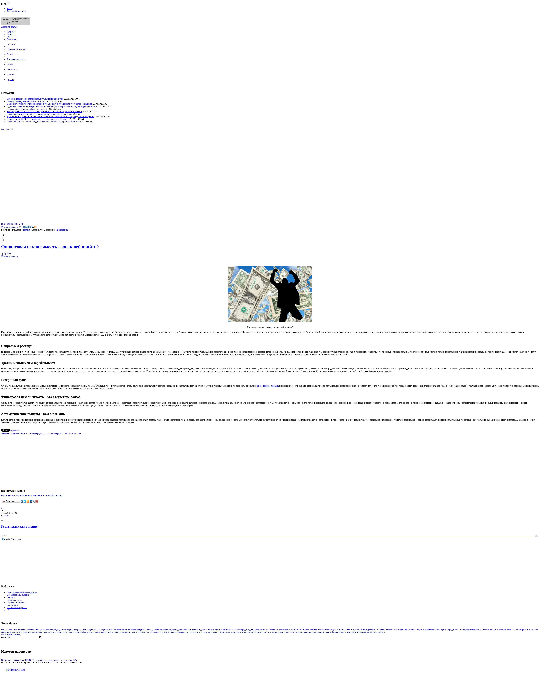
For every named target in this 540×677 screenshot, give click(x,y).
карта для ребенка (425, 629)
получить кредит (138, 632)
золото (292, 629)
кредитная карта (456, 629)
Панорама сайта (14, 600)
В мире (10, 74)
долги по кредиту (240, 629)
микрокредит (15, 632)
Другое (10, 79)
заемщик (274, 629)
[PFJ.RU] (15, 24)
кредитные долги (472, 629)
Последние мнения (16, 602)
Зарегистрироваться (16, 11)
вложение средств (138, 629)
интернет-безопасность (405, 629)
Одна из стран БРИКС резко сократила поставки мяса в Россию (37, 119)
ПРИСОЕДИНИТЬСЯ (12, 224)
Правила (63, 230)
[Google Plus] (36, 501)
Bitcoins (4, 629)
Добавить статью (9, 27)
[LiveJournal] (33, 501)
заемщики (284, 629)
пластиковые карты (111, 632)
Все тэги (11, 597)
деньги (196, 629)
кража (437, 629)
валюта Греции (89, 629)
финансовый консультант (344, 632)
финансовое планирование (318, 632)
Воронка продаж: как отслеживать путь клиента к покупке (35, 99)
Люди (9, 36)
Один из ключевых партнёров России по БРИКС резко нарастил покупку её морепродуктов (51, 106)
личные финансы (522, 629)
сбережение (182, 632)
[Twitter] (24, 501)
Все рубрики (13, 605)
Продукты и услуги (16, 49)
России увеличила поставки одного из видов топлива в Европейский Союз (43, 121)
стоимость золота (234, 632)
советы (222, 632)
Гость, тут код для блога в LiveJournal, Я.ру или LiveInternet (31, 495)
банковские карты (35, 629)
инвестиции (318, 629)
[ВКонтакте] (21, 501)
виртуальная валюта (119, 629)
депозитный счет (73, 433)
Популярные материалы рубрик (22, 592)
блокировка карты (72, 629)
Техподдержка (39, 660)
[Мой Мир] (30, 501)
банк (17, 629)
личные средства (36, 433)
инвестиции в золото (335, 629)
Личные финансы (9, 227)
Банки (10, 54)
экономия (380, 632)
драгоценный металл (259, 629)
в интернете (17, 539)
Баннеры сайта (71, 660)
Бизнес (10, 64)
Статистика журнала (17, 607)
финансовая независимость (14, 433)
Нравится (14, 430)
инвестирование (304, 629)
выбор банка (153, 629)
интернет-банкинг (385, 629)
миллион (27, 632)
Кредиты (11, 44)
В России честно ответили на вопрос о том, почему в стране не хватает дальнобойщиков (49, 104)
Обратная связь (55, 660)
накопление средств (52, 632)
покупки (126, 632)
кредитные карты (490, 629)
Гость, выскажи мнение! (20, 526)
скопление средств (55, 433)
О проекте (6, 660)
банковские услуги (54, 629)
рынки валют (170, 632)
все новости (7, 129)
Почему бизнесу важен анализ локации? (26, 101)
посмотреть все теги (11, 634)
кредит (444, 629)
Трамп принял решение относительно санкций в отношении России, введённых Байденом (50, 116)
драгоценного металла (268, 386)
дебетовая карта (185, 629)
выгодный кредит (168, 629)
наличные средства (72, 632)
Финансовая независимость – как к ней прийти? (50, 246)
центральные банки (366, 632)
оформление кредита (92, 632)
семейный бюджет (209, 632)
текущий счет (249, 632)
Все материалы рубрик (18, 595)
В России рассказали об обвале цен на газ (27, 109)
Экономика (12, 69)
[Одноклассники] (27, 501)
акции (12, 629)
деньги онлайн (207, 629)
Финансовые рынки (16, 59)
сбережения (194, 632)
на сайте (7, 539)
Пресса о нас (19, 660)
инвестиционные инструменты (360, 629)
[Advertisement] (270, 180)
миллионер (37, 632)
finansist (26, 230)
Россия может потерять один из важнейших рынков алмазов (36, 114)
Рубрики (11, 31)
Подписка (11, 39)
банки (23, 629)
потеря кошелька (155, 632)
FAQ (9, 610)
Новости (11, 34)
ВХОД (10, 8)
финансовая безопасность (292, 632)
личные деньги (506, 629)
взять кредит (103, 629)
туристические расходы (268, 632)
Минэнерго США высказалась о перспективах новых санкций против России (44, 111)
